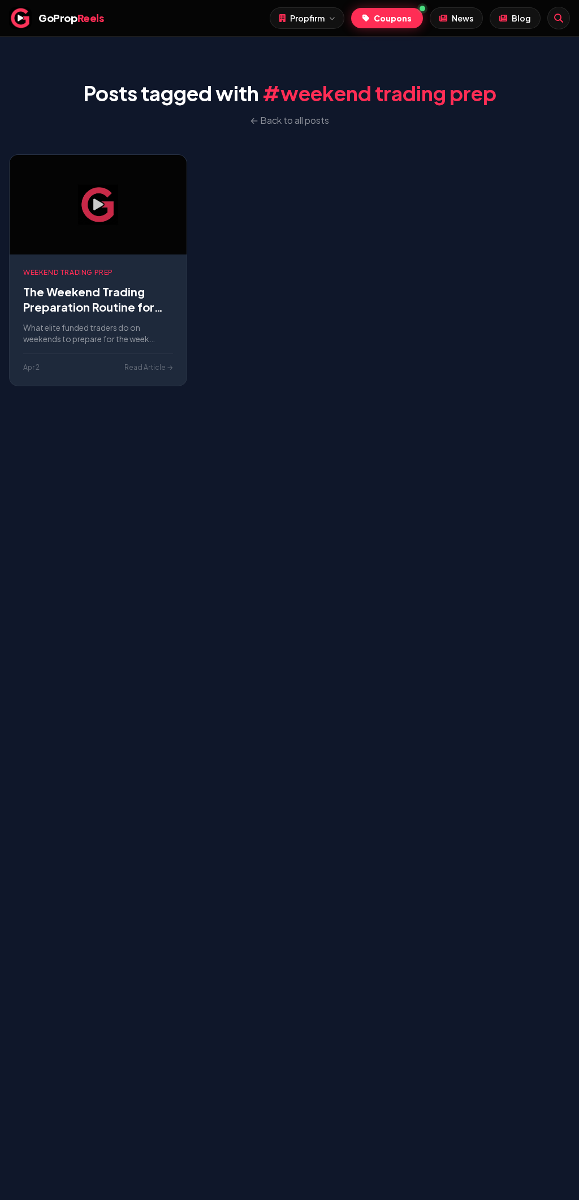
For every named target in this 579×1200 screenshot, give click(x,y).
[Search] (558, 18)
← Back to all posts (289, 120)
